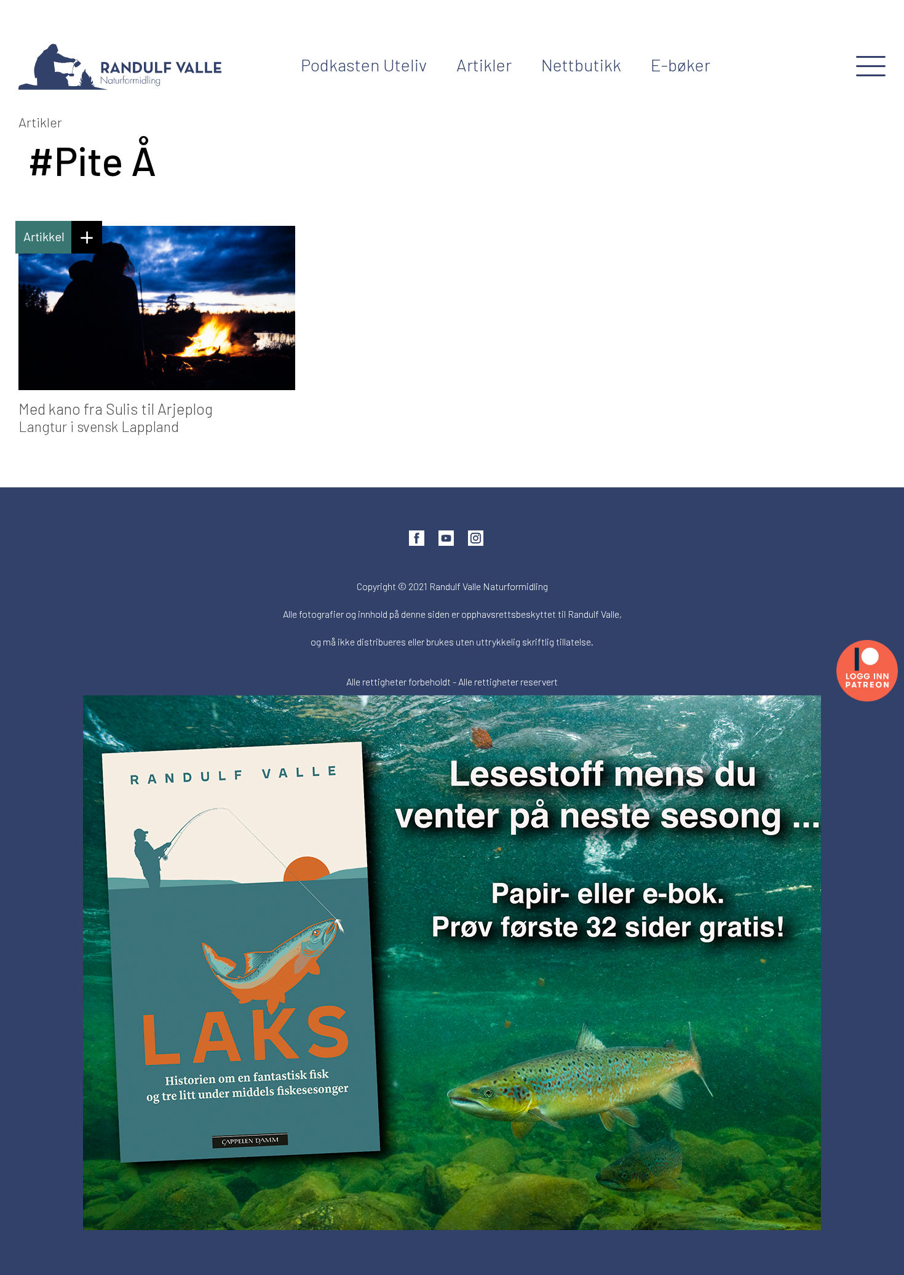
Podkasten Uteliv (364, 64)
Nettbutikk (581, 64)
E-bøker (680, 64)
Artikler (484, 64)
